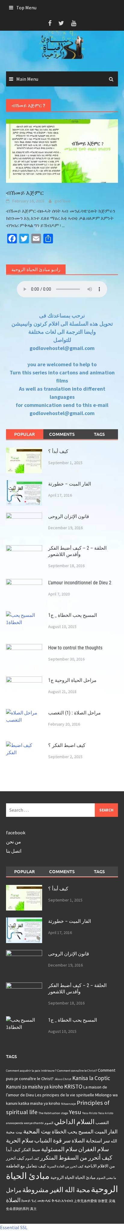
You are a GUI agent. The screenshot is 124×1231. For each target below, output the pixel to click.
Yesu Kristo (89, 1113)
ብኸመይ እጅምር (25, 192)
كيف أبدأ (13, 1149)
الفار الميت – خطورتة (69, 484)
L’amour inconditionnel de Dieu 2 (79, 583)
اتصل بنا (13, 851)
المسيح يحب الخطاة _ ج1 (72, 615)
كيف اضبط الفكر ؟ (66, 745)
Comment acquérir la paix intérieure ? (31, 1071)
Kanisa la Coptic (91, 1078)
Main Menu (27, 79)
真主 (33, 1209)
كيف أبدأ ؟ (58, 451)
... (63, 225)
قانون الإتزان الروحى (68, 516)
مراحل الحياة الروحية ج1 (72, 680)
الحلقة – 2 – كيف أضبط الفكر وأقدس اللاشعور (77, 551)
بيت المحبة (37, 1131)
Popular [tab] (24, 434)
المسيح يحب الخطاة (73, 1131)
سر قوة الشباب (52, 1140)
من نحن (13, 842)
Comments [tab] (62, 434)
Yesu (75, 1112)
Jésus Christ (62, 1079)
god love (62, 201)
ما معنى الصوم (106, 1178)
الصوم (49, 1123)
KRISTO (73, 1086)
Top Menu (26, 8)
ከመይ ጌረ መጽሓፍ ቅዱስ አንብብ (47, 1200)
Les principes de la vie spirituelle (64, 1095)
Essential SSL (13, 1227)
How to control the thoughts (75, 648)
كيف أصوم (32, 1159)
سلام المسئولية (59, 1149)
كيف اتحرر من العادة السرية (65, 1166)
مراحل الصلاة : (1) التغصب (74, 713)
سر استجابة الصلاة (91, 1140)
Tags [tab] (99, 434)
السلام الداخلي (74, 1121)
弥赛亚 (103, 1201)
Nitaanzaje (68, 1104)
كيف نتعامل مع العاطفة (26, 1166)
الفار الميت (106, 1131)
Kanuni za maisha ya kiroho (34, 1086)
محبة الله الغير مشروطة (56, 1189)
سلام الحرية (19, 1140)
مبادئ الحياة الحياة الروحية (73, 1177)
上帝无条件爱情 (85, 1201)
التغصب (102, 1122)
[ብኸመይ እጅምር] (62, 150)
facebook (15, 833)
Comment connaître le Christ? (77, 1071)
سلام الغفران (93, 1149)
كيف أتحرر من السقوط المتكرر (76, 1157)
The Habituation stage (53, 1113)
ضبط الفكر (30, 1149)
